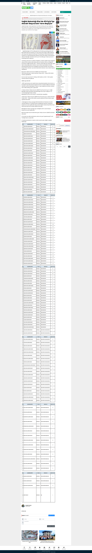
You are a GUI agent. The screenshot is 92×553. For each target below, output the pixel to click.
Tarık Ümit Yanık (63, 28)
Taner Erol (62, 37)
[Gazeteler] (66, 1)
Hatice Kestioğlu (63, 40)
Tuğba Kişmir (62, 33)
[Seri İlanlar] (64, 1)
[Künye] (68, 1)
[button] (70, 3)
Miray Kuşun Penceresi (64, 21)
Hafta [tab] (68, 64)
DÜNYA (51, 3)
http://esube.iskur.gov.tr (45, 90)
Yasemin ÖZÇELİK (63, 25)
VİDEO (67, 3)
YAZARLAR (59, 3)
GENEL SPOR (40, 4)
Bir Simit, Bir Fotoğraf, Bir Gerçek (64, 38)
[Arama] (58, 1)
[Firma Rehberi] (62, 1)
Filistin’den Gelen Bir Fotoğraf (64, 41)
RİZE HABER (24, 4)
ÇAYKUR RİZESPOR (29, 4)
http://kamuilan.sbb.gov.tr (31, 94)
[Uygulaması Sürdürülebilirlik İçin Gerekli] (59, 139)
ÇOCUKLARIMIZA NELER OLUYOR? (64, 34)
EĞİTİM (48, 3)
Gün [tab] (65, 64)
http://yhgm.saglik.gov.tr (46, 91)
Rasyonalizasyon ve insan (64, 18)
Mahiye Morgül (63, 48)
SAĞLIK (55, 3)
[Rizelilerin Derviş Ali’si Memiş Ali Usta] (59, 132)
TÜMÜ (69, 15)
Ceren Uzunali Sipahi (64, 44)
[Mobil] (56, 1)
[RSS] (69, 1)
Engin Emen (62, 17)
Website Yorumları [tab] (51, 515)
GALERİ (63, 3)
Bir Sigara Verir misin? (63, 26)
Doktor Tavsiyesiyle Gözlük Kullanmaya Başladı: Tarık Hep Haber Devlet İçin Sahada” (62, 30)
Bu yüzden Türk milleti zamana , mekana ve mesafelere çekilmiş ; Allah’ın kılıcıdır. (63, 53)
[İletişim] (60, 1)
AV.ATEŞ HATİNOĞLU (64, 51)
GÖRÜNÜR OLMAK (62, 45)
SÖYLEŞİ (44, 3)
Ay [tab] (69, 64)
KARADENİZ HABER (35, 4)
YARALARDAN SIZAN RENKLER (64, 22)
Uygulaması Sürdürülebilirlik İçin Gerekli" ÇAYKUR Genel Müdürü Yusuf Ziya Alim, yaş (63, 140)
